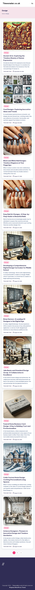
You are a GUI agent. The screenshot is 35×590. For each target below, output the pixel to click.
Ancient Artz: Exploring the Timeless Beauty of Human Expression (14, 58)
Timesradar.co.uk (11, 3)
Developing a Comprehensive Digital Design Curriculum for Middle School (17, 268)
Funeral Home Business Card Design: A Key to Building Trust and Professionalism (16, 426)
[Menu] (32, 3)
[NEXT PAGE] (21, 552)
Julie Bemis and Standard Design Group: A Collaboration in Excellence (16, 372)
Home (3, 13)
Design (6, 52)
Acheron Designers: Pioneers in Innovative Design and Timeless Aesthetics (15, 533)
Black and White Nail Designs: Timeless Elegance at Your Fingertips (15, 163)
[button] (21, 552)
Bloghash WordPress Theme (17, 587)
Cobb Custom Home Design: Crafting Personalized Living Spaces (14, 479)
